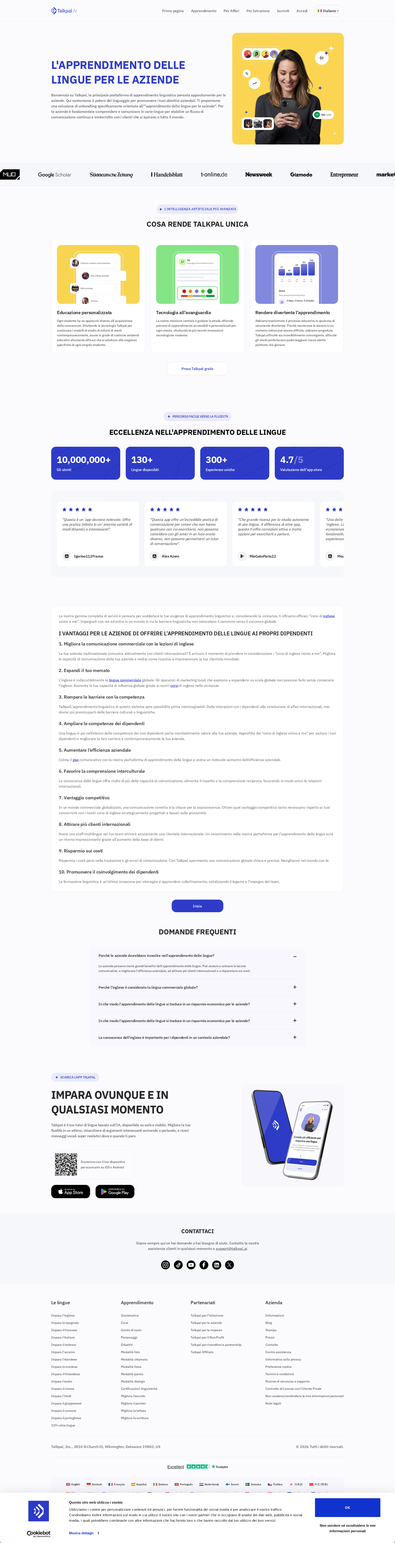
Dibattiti (127, 1345)
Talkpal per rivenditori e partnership (216, 1345)
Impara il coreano (63, 1411)
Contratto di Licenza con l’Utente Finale (293, 1389)
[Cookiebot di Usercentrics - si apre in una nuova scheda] (39, 1534)
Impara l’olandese (64, 1359)
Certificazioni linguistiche (139, 1389)
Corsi (124, 1323)
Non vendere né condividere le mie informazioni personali (348, 1528)
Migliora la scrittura (135, 1418)
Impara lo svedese (64, 1367)
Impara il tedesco (63, 1345)
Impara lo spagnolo (65, 1323)
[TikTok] (178, 1265)
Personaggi (129, 1337)
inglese (329, 616)
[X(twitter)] (229, 1265)
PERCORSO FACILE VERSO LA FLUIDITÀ (200, 416)
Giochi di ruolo (131, 1330)
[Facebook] (203, 1265)
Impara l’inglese (63, 1315)
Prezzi (269, 1337)
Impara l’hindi (61, 1396)
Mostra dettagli (81, 1533)
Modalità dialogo (133, 1381)
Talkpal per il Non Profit (207, 1337)
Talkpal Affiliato (202, 1352)
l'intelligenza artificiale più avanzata (200, 209)
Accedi (301, 10)
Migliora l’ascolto (133, 1396)
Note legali (273, 1403)
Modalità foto (130, 1352)
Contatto (271, 1345)
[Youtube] (191, 1265)
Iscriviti (283, 10)
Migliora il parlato (133, 1403)
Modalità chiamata (134, 1359)
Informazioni (274, 1315)
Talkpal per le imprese (206, 1330)
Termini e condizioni (279, 1374)
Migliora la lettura (133, 1411)
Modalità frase (131, 1367)
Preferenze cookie (278, 1367)
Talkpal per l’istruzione (207, 1315)
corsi (174, 685)
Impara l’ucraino (63, 1352)
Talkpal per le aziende (206, 1323)
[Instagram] (165, 1265)
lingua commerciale (125, 680)
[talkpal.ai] (64, 11)
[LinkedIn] (216, 1265)
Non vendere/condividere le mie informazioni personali (304, 1396)
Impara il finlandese (65, 1374)
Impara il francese (64, 1330)
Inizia (197, 906)
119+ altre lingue (63, 1425)
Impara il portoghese (66, 1418)
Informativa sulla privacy (283, 1359)
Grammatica (130, 1315)
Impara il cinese (62, 1389)
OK (347, 1508)
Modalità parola (132, 1374)
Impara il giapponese (66, 1403)
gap (76, 759)
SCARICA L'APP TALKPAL (78, 1077)
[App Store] (70, 1191)
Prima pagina (173, 10)
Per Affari (231, 10)
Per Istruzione (258, 10)
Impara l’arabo (61, 1381)
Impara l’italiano (63, 1337)
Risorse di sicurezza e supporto (287, 1381)
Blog (268, 1323)
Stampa (270, 1330)
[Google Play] (115, 1191)
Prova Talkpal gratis (197, 368)
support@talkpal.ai (231, 1248)
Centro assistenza (278, 1352)
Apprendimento (203, 10)
